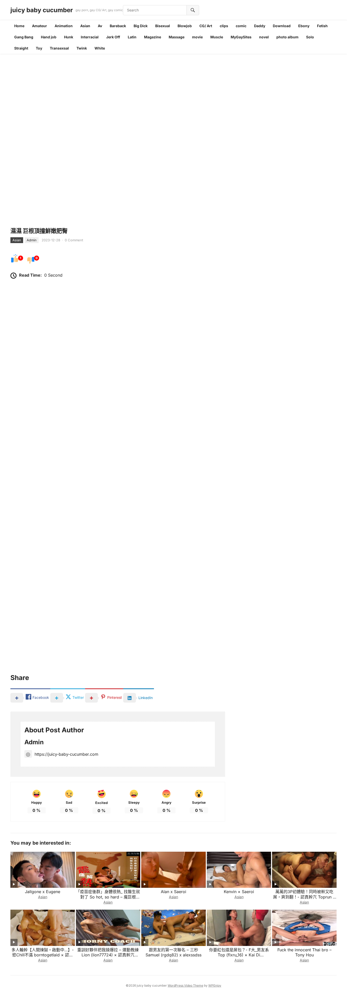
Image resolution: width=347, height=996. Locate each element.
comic (241, 26)
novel (264, 37)
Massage (176, 37)
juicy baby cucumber (41, 10)
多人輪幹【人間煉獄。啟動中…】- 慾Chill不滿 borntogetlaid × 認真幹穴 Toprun (42, 955)
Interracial (90, 37)
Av (100, 26)
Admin (32, 240)
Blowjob (185, 26)
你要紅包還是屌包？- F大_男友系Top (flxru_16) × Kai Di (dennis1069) (239, 955)
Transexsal (59, 48)
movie (197, 37)
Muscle (216, 37)
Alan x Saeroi (173, 891)
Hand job (48, 37)
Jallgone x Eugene (42, 891)
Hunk (68, 37)
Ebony (303, 26)
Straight (21, 48)
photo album (287, 37)
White (99, 48)
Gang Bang (23, 37)
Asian (85, 26)
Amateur (39, 26)
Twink (81, 48)
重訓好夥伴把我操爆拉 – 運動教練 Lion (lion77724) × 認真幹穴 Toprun (108, 955)
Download (282, 26)
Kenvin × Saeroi (239, 891)
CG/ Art (205, 26)
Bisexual (162, 26)
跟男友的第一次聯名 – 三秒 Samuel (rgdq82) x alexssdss (173, 952)
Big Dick (141, 26)
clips (224, 26)
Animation (64, 26)
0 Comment (74, 240)
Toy (39, 48)
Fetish (322, 26)
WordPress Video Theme (185, 985)
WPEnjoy (214, 985)
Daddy (259, 26)
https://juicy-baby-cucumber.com (66, 754)
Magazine (152, 37)
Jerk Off (113, 37)
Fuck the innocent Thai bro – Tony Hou (304, 952)
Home (19, 26)
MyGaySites (241, 37)
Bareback (118, 26)
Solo (310, 37)
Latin (132, 37)
